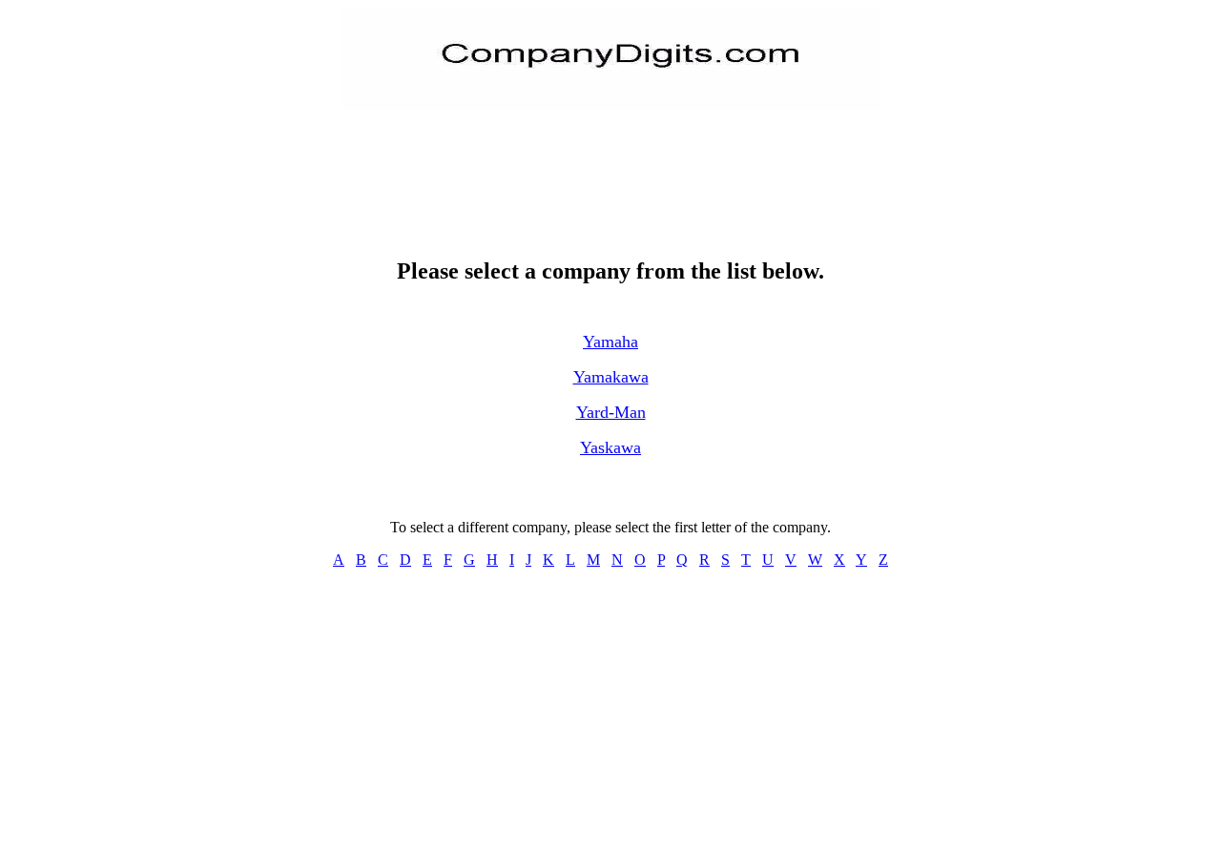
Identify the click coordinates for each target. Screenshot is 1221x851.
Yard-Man (611, 412)
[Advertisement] (610, 168)
